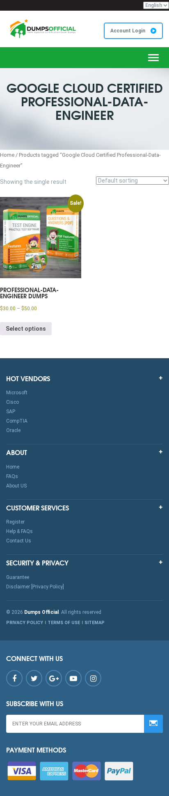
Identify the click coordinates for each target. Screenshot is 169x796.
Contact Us (18, 541)
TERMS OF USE (64, 622)
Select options (26, 328)
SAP (10, 411)
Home (7, 155)
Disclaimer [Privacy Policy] (35, 587)
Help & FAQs (19, 531)
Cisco (12, 402)
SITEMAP (94, 622)
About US (16, 486)
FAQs (12, 476)
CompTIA (16, 421)
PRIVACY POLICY (24, 622)
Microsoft (16, 393)
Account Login (128, 31)
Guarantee (17, 577)
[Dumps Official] (42, 28)
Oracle (13, 430)
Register (15, 522)
